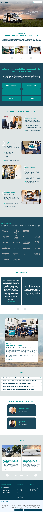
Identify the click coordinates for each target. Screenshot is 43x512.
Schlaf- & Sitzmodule (11, 86)
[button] (19, 58)
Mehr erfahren (5, 469)
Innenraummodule (31, 86)
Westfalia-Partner (37, 2)
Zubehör (32, 98)
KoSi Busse (4, 2)
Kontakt (29, 2)
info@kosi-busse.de (6, 492)
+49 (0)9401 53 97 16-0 (24, 411)
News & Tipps (16, 2)
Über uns (21, 2)
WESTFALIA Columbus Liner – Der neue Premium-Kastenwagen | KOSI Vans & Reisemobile (11, 462)
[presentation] (12, 58)
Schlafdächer (31, 92)
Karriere (25, 2)
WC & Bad (11, 92)
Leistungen (11, 2)
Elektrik (11, 98)
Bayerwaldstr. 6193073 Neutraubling (6, 488)
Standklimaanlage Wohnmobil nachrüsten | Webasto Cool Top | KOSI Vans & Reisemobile (31, 462)
